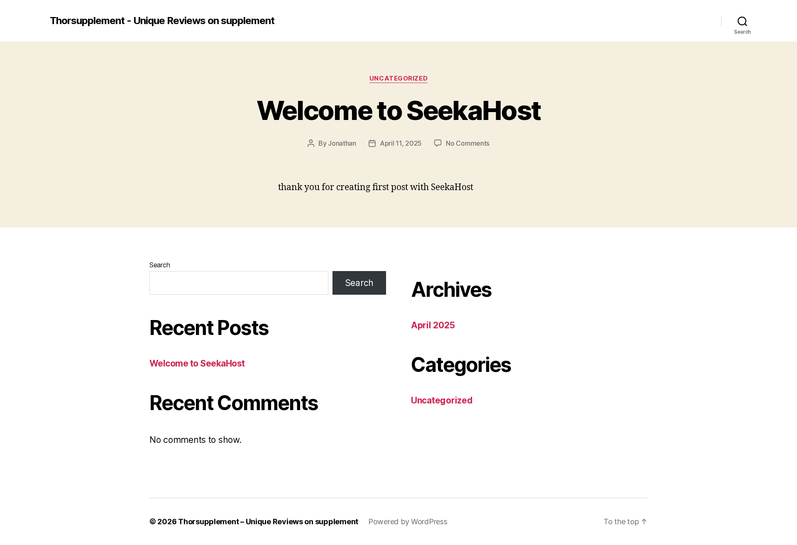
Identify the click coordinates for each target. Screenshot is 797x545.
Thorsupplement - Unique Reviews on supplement (162, 21)
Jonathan (342, 143)
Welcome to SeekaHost (399, 110)
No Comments (467, 143)
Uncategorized (398, 78)
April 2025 (433, 325)
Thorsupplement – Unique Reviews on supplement (268, 521)
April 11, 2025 (401, 143)
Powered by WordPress (407, 521)
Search (159, 265)
